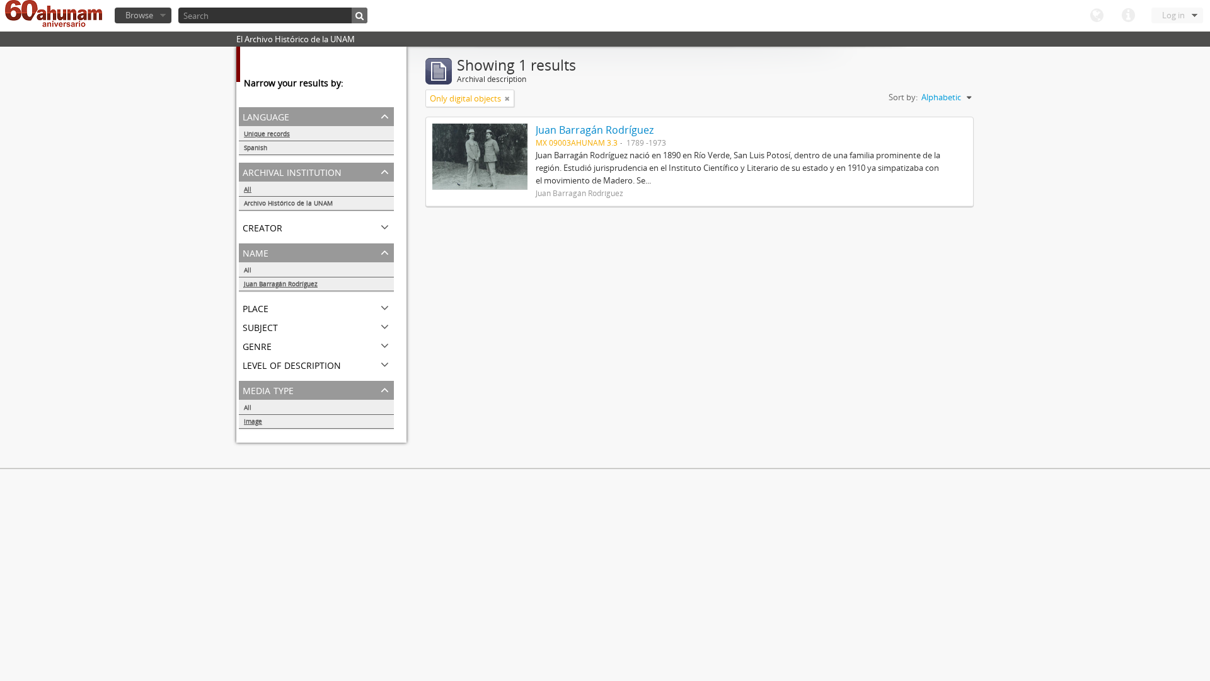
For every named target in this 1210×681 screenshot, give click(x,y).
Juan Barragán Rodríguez (281, 283)
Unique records (267, 133)
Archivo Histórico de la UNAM (288, 203)
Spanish (255, 147)
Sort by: (903, 97)
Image (253, 421)
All (247, 189)
